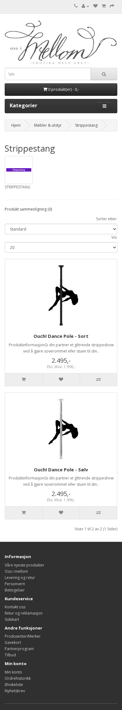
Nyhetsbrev (15, 690)
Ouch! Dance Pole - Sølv (61, 469)
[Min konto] (85, 6)
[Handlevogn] (104, 6)
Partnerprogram (19, 648)
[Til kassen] (112, 6)
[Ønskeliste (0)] (95, 6)
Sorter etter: (106, 218)
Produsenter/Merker (23, 636)
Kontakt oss (15, 607)
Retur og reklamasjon (24, 613)
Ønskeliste (14, 684)
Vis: (114, 237)
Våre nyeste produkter (24, 565)
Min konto (13, 672)
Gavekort (13, 642)
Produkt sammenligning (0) (28, 209)
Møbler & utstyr (48, 125)
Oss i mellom (16, 571)
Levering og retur (20, 577)
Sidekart (12, 619)
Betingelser (15, 590)
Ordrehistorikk (18, 678)
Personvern (15, 583)
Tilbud (10, 655)
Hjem (16, 125)
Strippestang (86, 125)
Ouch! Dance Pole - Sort (61, 336)
